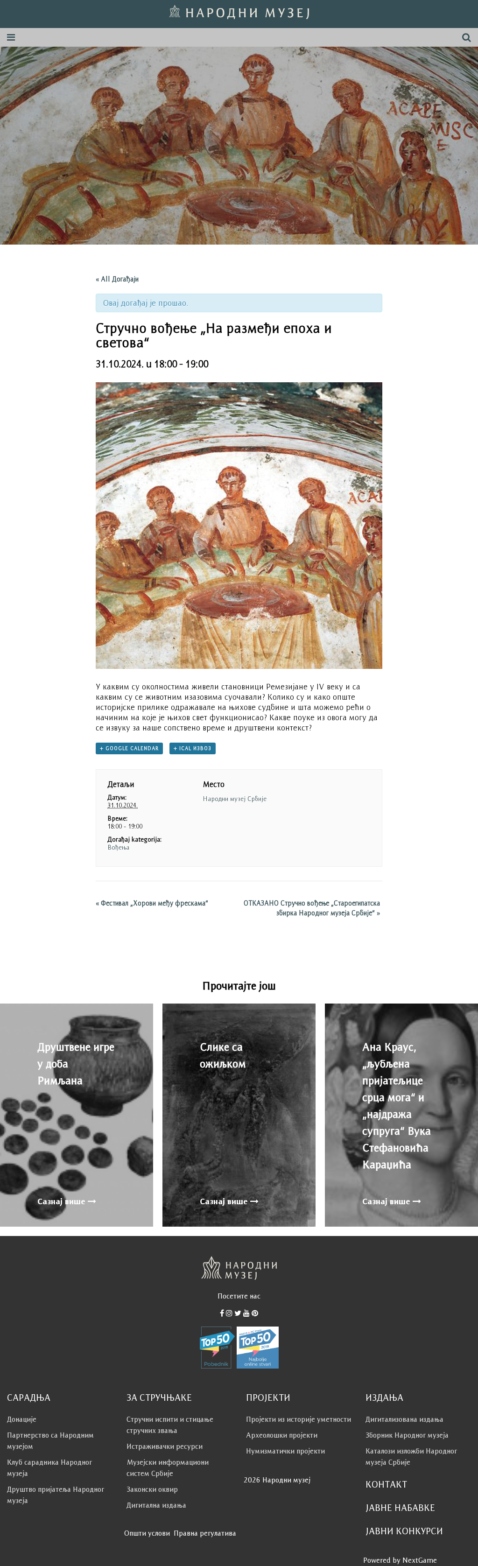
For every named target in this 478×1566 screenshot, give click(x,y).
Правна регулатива (205, 1533)
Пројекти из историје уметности (298, 1419)
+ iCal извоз (192, 748)
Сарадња (28, 1397)
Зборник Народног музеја (407, 1435)
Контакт (386, 1484)
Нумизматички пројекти (285, 1451)
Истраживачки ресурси (165, 1446)
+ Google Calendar (129, 748)
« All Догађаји (117, 279)
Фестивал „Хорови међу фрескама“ (152, 903)
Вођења (118, 847)
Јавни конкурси (404, 1531)
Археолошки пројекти (281, 1435)
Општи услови (147, 1533)
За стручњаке (159, 1397)
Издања (384, 1397)
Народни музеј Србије (235, 798)
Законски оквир (152, 1489)
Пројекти (268, 1397)
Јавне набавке (400, 1508)
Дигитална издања (156, 1505)
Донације (21, 1419)
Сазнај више (62, 1201)
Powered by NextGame (400, 1560)
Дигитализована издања (404, 1419)
